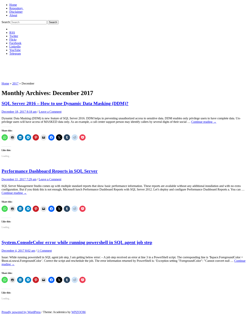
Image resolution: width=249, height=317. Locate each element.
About (13, 15)
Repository (16, 8)
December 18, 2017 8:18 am (19, 111)
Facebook (15, 43)
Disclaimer (16, 11)
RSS (12, 32)
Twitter (13, 36)
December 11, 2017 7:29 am (19, 179)
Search (6, 22)
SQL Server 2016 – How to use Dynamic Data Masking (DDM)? (65, 103)
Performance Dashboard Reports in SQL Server (50, 171)
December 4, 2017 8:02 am (18, 250)
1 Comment (44, 250)
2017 (15, 83)
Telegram (15, 53)
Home (13, 4)
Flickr (13, 39)
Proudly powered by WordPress (21, 312)
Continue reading (203, 121)
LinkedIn (15, 46)
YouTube (15, 50)
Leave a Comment (50, 111)
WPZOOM (78, 312)
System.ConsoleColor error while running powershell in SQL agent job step (77, 242)
